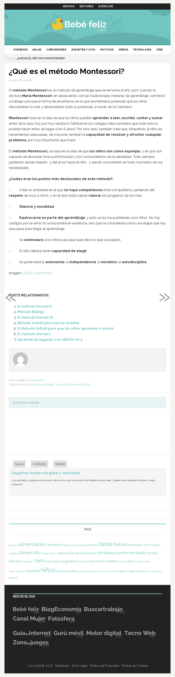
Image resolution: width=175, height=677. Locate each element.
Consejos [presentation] (39, 464)
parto (72, 571)
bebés (120, 544)
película (96, 571)
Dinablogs (62, 665)
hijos (39, 560)
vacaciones (156, 571)
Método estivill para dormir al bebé (48, 323)
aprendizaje (76, 545)
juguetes (69, 561)
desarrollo (30, 552)
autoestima (91, 545)
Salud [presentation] (19, 464)
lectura (123, 561)
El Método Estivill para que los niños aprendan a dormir (65, 328)
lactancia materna (104, 561)
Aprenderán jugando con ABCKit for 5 (50, 340)
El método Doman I (34, 334)
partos (80, 571)
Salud (133, 571)
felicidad (15, 561)
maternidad (142, 561)
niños (48, 570)
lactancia (83, 561)
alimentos (55, 545)
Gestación (28, 561)
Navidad (33, 571)
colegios (13, 553)
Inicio (10, 58)
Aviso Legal (79, 665)
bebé (105, 544)
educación (35, 384)
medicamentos (17, 571)
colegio (155, 545)
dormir (53, 553)
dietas (45, 553)
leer (59, 384)
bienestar (135, 545)
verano (13, 577)
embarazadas (86, 553)
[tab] (17, 464)
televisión (144, 571)
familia (152, 553)
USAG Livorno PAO (37, 273)
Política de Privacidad (104, 665)
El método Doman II (34, 306)
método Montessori (76, 384)
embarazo (108, 552)
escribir (48, 384)
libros (131, 561)
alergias (13, 545)
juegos (57, 561)
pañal (88, 571)
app (67, 545)
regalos (123, 571)
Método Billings (30, 312)
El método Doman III (34, 317)
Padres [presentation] (60, 464)
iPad (48, 561)
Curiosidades (35, 380)
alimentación (32, 544)
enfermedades (132, 552)
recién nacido (109, 571)
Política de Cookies (134, 665)
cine (146, 545)
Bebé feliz (87, 24)
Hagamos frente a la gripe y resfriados (46, 473)
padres (62, 571)
